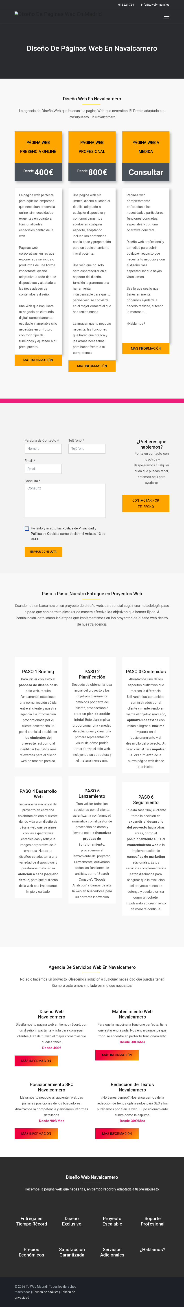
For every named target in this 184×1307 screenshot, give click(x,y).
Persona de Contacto (42, 441)
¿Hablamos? (152, 1249)
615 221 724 (126, 4)
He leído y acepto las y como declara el (68, 533)
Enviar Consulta (43, 551)
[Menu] (166, 16)
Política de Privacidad (78, 528)
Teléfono (76, 441)
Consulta (32, 481)
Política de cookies (46, 1292)
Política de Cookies (45, 534)
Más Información (36, 1061)
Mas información (38, 360)
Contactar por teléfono (145, 504)
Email (30, 461)
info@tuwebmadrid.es (155, 4)
